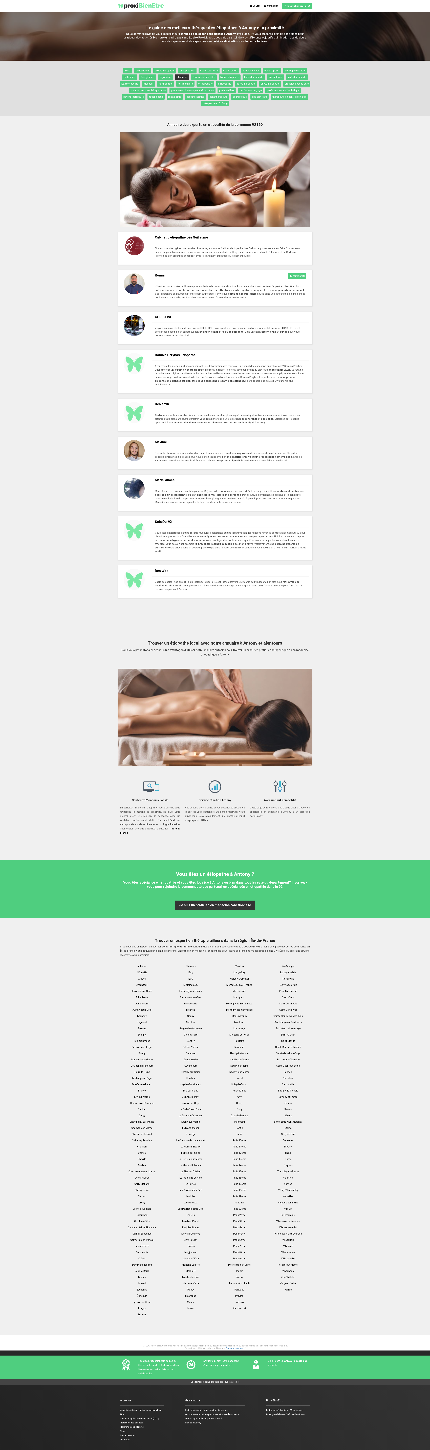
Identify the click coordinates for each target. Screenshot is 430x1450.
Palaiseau (239, 1121)
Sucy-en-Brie (288, 1134)
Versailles (288, 1196)
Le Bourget (191, 1134)
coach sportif (272, 70)
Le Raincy (191, 1184)
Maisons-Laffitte (191, 1264)
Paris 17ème (239, 1184)
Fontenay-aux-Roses (190, 991)
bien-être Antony (193, 1422)
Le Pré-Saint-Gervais (191, 1177)
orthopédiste (205, 83)
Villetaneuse (288, 1252)
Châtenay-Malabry (142, 1140)
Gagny (190, 1016)
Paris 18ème (239, 1190)
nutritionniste (185, 83)
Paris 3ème (239, 1221)
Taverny (288, 1146)
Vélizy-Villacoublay (288, 1190)
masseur (148, 83)
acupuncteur (143, 70)
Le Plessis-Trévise (191, 1171)
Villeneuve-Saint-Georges (288, 1233)
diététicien (129, 77)
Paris (239, 1134)
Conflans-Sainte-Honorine (142, 1227)
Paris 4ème (239, 1227)
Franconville (190, 1003)
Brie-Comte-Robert (142, 1084)
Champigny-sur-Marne (142, 1121)
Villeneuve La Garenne (288, 1221)
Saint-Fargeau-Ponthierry (288, 1022)
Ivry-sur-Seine (190, 1090)
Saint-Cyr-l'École (288, 1003)
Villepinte (288, 1246)
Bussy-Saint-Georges (142, 1103)
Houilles (190, 1078)
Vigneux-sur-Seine (288, 1202)
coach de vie (230, 70)
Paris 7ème (239, 1246)
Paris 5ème (239, 1233)
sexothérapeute (195, 96)
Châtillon (142, 1146)
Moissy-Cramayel (239, 978)
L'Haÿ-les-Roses (190, 1227)
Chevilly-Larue (142, 1177)
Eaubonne (142, 1289)
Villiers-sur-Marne (288, 1264)
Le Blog (256, 6)
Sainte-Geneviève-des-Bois (288, 1016)
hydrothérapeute (229, 77)
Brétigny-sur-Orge (142, 1078)
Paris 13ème (239, 1159)
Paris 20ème (239, 1208)
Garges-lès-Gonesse (191, 1028)
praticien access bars (297, 83)
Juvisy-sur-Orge (190, 1103)
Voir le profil (298, 276)
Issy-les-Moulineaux (190, 1084)
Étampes (191, 966)
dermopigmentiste (295, 70)
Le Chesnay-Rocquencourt (190, 1140)
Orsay (239, 1103)
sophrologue (240, 96)
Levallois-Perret (190, 1221)
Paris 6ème (239, 1240)
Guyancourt (190, 1065)
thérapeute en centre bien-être (289, 96)
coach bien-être (209, 70)
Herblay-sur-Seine (190, 1072)
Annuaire (124, 1410)
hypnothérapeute (253, 77)
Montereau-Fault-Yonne (239, 985)
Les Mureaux (191, 1202)
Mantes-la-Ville (191, 1283)
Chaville (142, 1159)
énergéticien (147, 77)
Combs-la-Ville (142, 1221)
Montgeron (239, 997)
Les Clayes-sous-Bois (190, 1190)
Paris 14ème (239, 1165)
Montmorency (239, 1016)
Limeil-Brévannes (190, 1233)
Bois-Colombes (142, 1041)
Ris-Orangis (288, 966)
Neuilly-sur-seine (239, 1065)
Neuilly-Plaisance (239, 1053)
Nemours (239, 1047)
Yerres (288, 1289)
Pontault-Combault (239, 1283)
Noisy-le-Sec (239, 1090)
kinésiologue (275, 77)
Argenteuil (141, 985)
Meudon (239, 966)
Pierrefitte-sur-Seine (239, 1264)
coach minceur (251, 70)
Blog (122, 1431)
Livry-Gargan (190, 1240)
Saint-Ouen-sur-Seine (288, 1065)
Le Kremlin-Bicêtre (191, 1146)
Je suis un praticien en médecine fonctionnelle (215, 905)
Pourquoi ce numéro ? (236, 1348)
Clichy (142, 1202)
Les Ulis (191, 1215)
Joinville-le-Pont (190, 1097)
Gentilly (191, 1041)
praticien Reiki (226, 90)
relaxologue (174, 96)
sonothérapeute (218, 96)
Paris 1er (239, 1202)
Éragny (142, 1308)
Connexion (272, 6)
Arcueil (142, 978)
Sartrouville (288, 1084)
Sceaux (288, 1103)
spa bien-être (259, 96)
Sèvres (288, 1115)
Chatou (142, 1152)
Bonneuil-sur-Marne (142, 1059)
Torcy (288, 1159)
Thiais (288, 1152)
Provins (239, 1296)
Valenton (288, 1177)
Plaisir (239, 1271)
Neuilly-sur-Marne (239, 1059)
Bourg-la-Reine (142, 1072)
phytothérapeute (270, 83)
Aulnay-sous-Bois (142, 1009)
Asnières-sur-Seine (142, 991)
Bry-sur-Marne (142, 1097)
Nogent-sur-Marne (239, 1072)
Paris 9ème (239, 1258)
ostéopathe (224, 83)
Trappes (288, 1165)
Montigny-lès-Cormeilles (239, 1009)
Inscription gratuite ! (298, 6)
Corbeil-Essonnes (142, 1233)
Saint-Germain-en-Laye (288, 1028)
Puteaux (239, 1302)
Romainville (288, 978)
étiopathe (182, 77)
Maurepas (190, 1296)
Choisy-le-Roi (142, 1190)
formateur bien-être (204, 77)
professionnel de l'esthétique (283, 90)
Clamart (142, 1196)
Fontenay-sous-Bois (191, 997)
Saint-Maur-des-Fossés (288, 1047)
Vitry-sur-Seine (288, 1283)
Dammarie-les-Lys (142, 1264)
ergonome (165, 77)
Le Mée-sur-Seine (190, 1152)
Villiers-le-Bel (288, 1258)
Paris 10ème (239, 1140)
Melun (190, 1308)
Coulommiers (142, 1246)
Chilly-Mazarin (141, 1184)
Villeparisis (288, 1240)
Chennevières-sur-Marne (141, 1171)
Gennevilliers (191, 1034)
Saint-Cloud (288, 997)
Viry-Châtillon (288, 1277)
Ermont (142, 1314)
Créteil (141, 1258)
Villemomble (288, 1215)
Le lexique (125, 1439)
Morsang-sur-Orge (239, 1034)
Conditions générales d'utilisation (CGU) (139, 1418)
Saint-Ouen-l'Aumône (288, 1059)
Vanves (288, 1184)
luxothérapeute (129, 83)
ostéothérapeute (245, 83)
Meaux (190, 1302)
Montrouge (239, 1028)
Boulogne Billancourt (142, 1065)
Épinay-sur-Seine (142, 1302)
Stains (288, 1128)
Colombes (142, 1215)
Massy (190, 1289)
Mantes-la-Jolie (190, 1277)
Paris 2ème (239, 1215)
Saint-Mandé (288, 1041)
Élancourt (142, 1296)
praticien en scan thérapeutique (148, 90)
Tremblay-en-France (288, 1171)
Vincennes (288, 1271)
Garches (190, 1022)
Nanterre (239, 1041)
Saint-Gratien (288, 1034)
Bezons (142, 1028)
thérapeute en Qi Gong (215, 103)
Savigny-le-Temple (288, 1090)
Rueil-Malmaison (288, 991)
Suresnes (288, 1140)
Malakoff (191, 1271)
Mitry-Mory (239, 972)
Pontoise (239, 1289)
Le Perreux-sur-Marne (190, 1159)
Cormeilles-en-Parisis (142, 1240)
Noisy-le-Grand (239, 1084)
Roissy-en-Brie (288, 972)
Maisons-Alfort (191, 1258)
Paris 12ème (239, 1152)
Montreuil (239, 1022)
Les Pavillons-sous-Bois (191, 1208)
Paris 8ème (239, 1252)
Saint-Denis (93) (288, 1009)
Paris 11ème (239, 1146)
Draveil (142, 1283)
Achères (141, 966)
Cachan (142, 1109)
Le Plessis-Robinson (191, 1165)
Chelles (142, 1165)
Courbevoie (142, 1252)
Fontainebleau (190, 985)
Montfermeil (239, 991)
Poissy (239, 1277)
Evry (190, 972)
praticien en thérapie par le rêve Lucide (192, 90)
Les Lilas (190, 1196)
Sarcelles (288, 1078)
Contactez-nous (128, 1435)
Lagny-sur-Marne (190, 1121)
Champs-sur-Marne (142, 1128)
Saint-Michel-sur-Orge (288, 1053)
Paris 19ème (239, 1196)
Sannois (288, 1072)
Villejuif (288, 1208)
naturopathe (166, 83)
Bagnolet (142, 1022)
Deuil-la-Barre (142, 1271)
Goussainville (191, 1059)
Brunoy (142, 1090)
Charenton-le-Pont (142, 1134)
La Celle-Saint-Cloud (191, 1109)
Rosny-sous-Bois (288, 985)
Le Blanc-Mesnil (190, 1128)
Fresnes (190, 1009)
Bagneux (142, 1016)
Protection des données (131, 1422)
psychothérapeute (133, 96)
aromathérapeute (165, 70)
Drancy (142, 1277)
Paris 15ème (239, 1171)
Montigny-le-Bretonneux (239, 1003)
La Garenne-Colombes (191, 1115)
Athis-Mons (142, 997)
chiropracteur (187, 70)
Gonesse (191, 1053)
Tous (127, 70)
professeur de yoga (251, 90)
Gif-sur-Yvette (191, 1047)
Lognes (191, 1246)
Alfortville (142, 972)
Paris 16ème (239, 1177)
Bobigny (142, 1034)
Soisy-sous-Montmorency (288, 1121)
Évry (190, 978)
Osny (239, 1109)
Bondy (142, 1053)
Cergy (142, 1115)
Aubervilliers (141, 1003)
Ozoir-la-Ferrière (239, 1115)
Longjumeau (190, 1252)
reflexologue (156, 96)
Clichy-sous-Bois (142, 1208)
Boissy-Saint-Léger (142, 1047)
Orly (239, 1097)
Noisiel (239, 1078)
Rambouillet (239, 1308)
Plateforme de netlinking (132, 1427)
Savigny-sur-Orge (288, 1097)
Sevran (288, 1109)
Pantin (239, 1128)
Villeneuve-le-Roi (288, 1227)
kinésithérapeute (297, 77)
